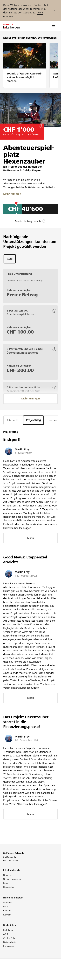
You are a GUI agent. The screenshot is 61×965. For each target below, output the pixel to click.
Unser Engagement (12, 879)
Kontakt (7, 914)
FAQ (5, 906)
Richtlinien (8, 930)
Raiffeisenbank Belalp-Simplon (22, 170)
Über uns (7, 875)
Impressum (8, 946)
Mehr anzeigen (30, 398)
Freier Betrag (22, 294)
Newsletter (8, 887)
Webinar (7, 902)
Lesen (30, 538)
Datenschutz (9, 942)
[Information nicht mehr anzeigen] (55, 10)
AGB (5, 934)
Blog (5, 883)
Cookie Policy (10, 938)
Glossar (7, 910)
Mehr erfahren (12, 193)
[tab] (9, 259)
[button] (54, 26)
